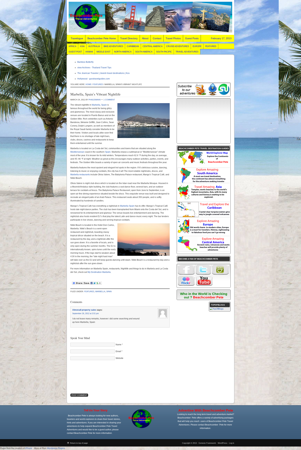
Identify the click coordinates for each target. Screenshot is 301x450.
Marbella (100, 291)
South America (143, 52)
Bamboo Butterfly (85, 62)
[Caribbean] (204, 216)
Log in (231, 443)
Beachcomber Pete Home (101, 38)
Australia (94, 46)
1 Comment (109, 100)
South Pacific (164, 52)
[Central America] (204, 250)
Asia (82, 46)
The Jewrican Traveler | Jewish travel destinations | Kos (103, 73)
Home (88, 84)
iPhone (28, 448)
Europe (197, 46)
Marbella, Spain (99, 105)
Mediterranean (77, 152)
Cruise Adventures (177, 46)
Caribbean (133, 46)
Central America (153, 46)
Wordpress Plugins (56, 448)
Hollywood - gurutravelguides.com (93, 79)
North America (123, 52)
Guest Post (75, 52)
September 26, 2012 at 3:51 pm (85, 313)
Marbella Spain (127, 206)
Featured (210, 46)
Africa (72, 46)
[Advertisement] (203, 121)
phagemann (94, 100)
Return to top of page (79, 443)
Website (119, 358)
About (145, 38)
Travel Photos (173, 38)
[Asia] (203, 199)
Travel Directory (129, 38)
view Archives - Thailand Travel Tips (94, 67)
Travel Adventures (187, 52)
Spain (108, 152)
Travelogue (150, 17)
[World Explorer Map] (203, 165)
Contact (157, 38)
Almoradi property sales (84, 310)
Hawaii (89, 52)
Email (118, 351)
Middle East (103, 52)
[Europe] (203, 233)
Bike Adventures (113, 46)
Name (118, 344)
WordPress (222, 443)
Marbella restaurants (80, 174)
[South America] (204, 182)
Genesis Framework (207, 443)
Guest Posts (192, 38)
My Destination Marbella (99, 272)
